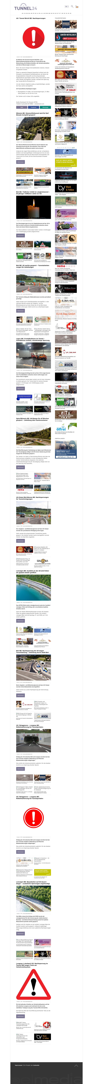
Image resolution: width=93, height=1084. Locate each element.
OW (49, 13)
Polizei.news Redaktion (27, 56)
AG (22, 13)
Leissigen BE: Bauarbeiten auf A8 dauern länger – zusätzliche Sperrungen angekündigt (33, 882)
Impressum (18, 1065)
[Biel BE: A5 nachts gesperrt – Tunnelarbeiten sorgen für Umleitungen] (33, 280)
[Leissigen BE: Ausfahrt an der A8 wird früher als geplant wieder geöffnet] (33, 588)
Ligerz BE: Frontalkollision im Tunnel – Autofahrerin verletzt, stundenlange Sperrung (33, 339)
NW (47, 13)
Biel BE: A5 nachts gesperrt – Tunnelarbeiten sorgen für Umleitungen (32, 266)
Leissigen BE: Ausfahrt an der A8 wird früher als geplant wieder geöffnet (32, 571)
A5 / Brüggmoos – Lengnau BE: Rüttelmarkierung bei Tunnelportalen (29, 726)
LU (43, 13)
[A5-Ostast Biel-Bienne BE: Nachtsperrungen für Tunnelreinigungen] (33, 512)
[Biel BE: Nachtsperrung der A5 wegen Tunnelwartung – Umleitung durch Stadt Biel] (33, 668)
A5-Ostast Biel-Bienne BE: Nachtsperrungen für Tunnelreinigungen (32, 498)
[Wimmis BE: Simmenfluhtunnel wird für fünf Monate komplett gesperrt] (33, 128)
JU (41, 13)
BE (28, 13)
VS (66, 13)
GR (39, 13)
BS (31, 13)
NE (44, 13)
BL (29, 13)
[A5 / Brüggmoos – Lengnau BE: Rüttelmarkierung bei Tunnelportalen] (33, 740)
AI (24, 13)
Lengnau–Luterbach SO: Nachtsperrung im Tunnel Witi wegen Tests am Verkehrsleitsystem (32, 965)
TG (59, 13)
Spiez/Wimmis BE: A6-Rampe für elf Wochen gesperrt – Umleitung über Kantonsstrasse (32, 419)
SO (55, 13)
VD (64, 13)
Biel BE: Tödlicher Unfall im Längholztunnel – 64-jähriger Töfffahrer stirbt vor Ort (33, 192)
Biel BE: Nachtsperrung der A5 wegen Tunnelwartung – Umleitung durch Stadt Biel (32, 651)
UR (62, 13)
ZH (68, 13)
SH (53, 13)
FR (33, 13)
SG (51, 13)
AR (26, 13)
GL (37, 13)
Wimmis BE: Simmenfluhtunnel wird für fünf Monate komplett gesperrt (32, 114)
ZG (70, 13)
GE (35, 13)
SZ (57, 13)
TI (60, 13)
